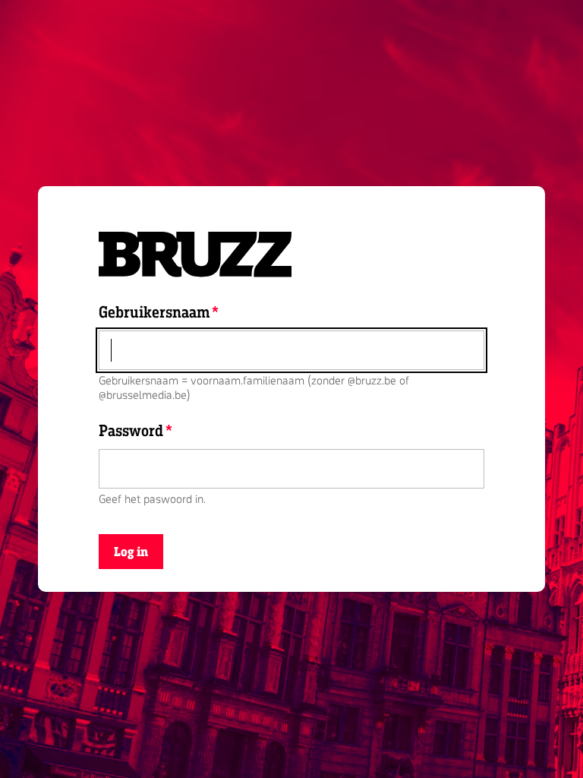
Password (131, 430)
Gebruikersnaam (154, 311)
